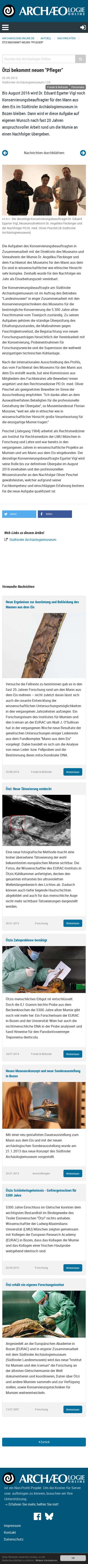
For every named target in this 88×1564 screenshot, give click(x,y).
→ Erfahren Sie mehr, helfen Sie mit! (31, 1504)
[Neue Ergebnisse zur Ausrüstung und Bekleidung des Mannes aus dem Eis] (44, 645)
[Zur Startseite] (44, 10)
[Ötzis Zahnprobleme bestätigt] (44, 969)
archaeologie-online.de (18, 38)
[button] (19, 514)
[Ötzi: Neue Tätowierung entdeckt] (36, 820)
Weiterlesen (72, 772)
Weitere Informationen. (46, 1560)
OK (73, 1558)
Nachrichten (66, 38)
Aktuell (46, 38)
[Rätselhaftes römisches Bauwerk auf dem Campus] (83, 152)
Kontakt (10, 1532)
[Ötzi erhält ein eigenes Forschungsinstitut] (44, 1313)
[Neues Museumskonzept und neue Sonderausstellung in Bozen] (44, 1105)
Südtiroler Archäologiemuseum (32, 539)
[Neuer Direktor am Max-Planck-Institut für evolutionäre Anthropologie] (5, 152)
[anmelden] (83, 27)
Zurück (45, 1442)
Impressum (12, 1525)
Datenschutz (13, 1539)
